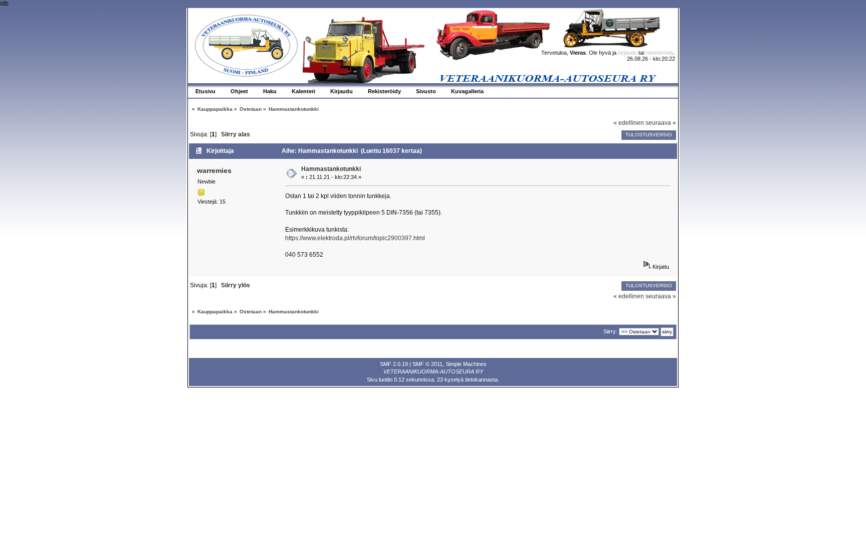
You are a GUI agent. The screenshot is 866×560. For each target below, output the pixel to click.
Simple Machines (466, 364)
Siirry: (610, 331)
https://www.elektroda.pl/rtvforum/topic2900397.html (355, 238)
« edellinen (628, 122)
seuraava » (660, 122)
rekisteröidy (659, 53)
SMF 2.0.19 (394, 364)
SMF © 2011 (427, 364)
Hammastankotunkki (331, 168)
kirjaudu (627, 53)
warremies (214, 170)
